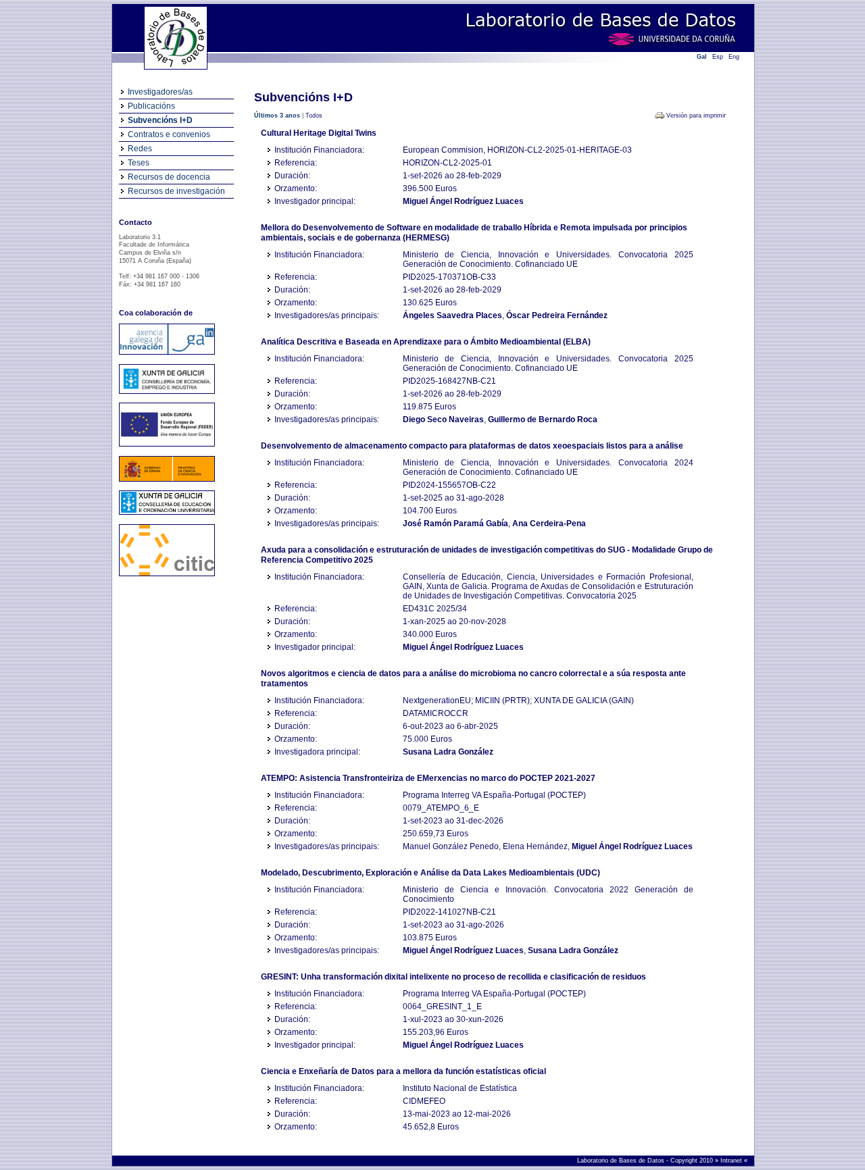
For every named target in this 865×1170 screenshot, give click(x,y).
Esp (717, 56)
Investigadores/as (160, 92)
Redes (140, 148)
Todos (313, 115)
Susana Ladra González (448, 752)
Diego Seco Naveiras (443, 419)
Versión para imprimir (696, 115)
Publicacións (151, 106)
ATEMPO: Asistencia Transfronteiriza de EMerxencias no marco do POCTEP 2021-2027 (428, 778)
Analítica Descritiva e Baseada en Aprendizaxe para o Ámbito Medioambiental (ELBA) (426, 342)
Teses (138, 163)
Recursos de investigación (176, 191)
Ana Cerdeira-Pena (549, 523)
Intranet (732, 1160)
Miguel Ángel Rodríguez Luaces (463, 201)
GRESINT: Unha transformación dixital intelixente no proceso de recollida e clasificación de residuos (453, 977)
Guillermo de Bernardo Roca (542, 419)
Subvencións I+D (160, 120)
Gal (702, 56)
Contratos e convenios (169, 134)
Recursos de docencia (169, 177)
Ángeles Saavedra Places (452, 315)
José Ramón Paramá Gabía (455, 523)
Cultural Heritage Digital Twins (318, 133)
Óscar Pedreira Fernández (557, 315)
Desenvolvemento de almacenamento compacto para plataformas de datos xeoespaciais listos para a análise (472, 446)
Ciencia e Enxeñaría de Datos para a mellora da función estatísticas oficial (403, 1071)
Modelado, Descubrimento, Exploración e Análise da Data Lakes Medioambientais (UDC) (430, 873)
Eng (733, 56)
